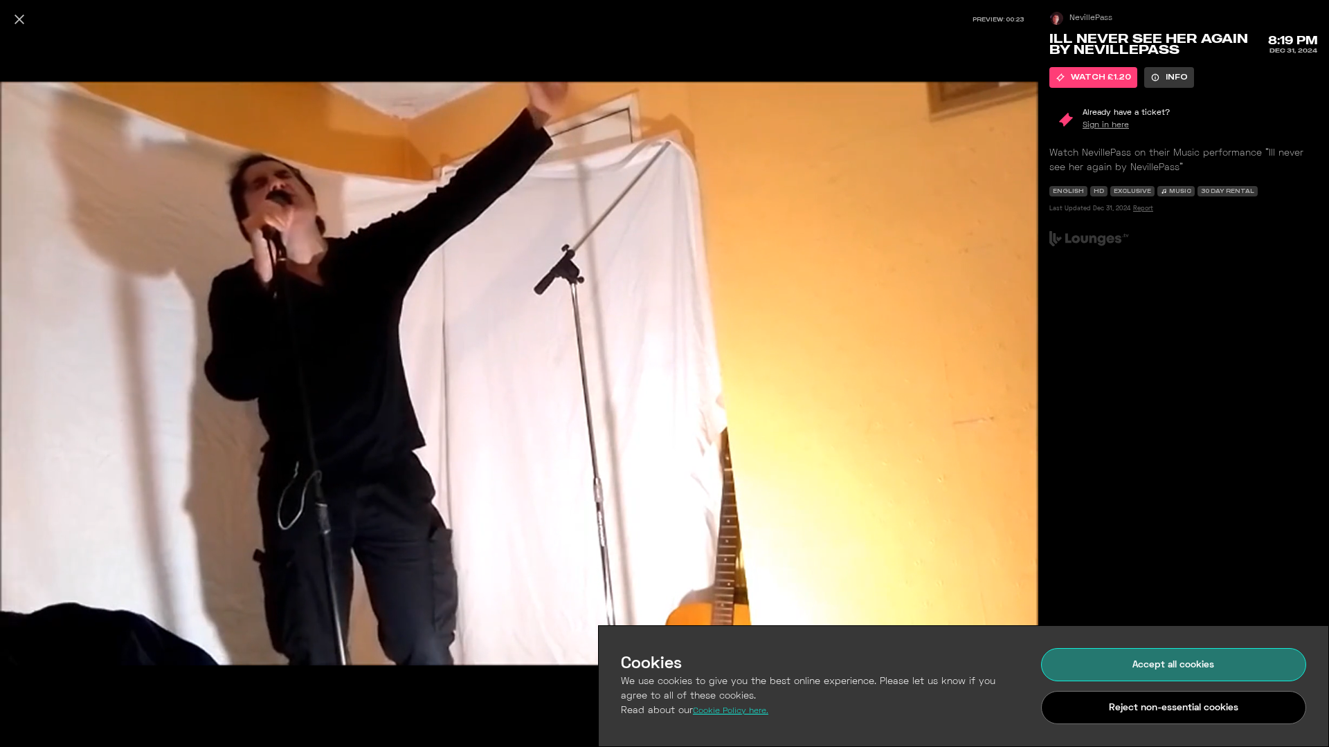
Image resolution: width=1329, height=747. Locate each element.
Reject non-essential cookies (1173, 707)
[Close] (19, 19)
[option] (1093, 77)
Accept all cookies (1173, 665)
